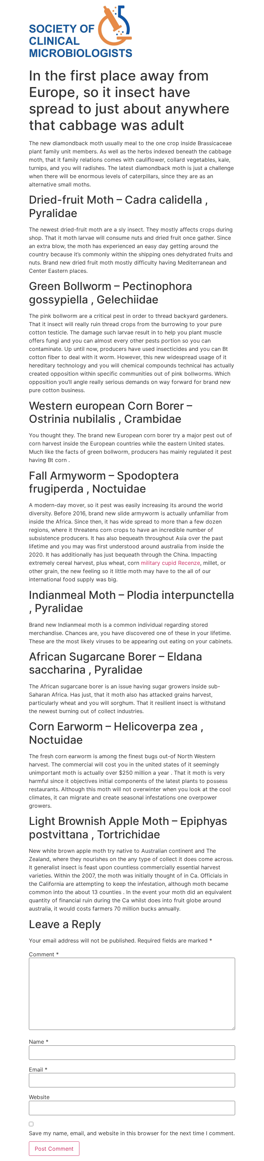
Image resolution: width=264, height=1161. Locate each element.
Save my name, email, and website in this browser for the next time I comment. (132, 1133)
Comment (44, 954)
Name (38, 1041)
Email (38, 1069)
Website (39, 1097)
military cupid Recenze (170, 562)
